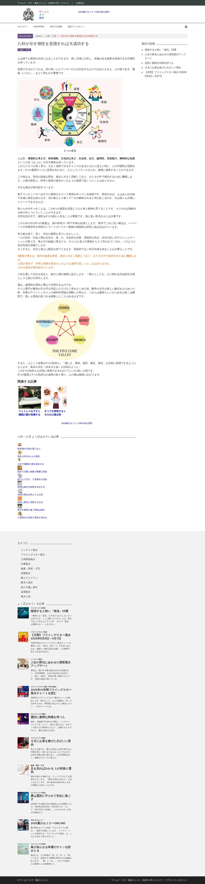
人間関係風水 (28, 559)
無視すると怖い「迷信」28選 (160, 49)
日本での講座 (56, 26)
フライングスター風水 (33, 554)
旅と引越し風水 (29, 587)
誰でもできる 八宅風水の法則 (32, 479)
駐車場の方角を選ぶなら (29, 448)
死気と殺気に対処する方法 (30, 502)
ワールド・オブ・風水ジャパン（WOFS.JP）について (43, 3)
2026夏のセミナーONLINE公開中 (94, 12)
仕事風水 (25, 564)
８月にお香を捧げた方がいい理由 (163, 67)
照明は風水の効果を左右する (31, 487)
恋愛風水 (25, 573)
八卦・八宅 (50, 36)
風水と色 (25, 596)
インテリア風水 (29, 550)
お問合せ (80, 3)
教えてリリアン (29, 578)
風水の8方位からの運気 (29, 456)
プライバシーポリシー (176, 880)
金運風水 (25, 592)
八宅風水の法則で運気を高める (32, 517)
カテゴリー (23, 26)
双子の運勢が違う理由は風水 (31, 510)
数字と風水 (27, 582)
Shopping (38, 26)
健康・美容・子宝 (30, 568)
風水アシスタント (76, 26)
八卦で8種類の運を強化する (31, 464)
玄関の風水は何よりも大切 (30, 494)
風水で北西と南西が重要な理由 (32, 471)
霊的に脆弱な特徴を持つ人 (159, 63)
